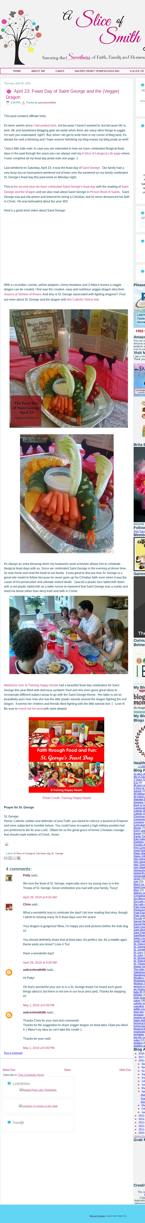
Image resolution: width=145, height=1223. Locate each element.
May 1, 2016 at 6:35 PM (38, 1005)
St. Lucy (138, 952)
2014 (142, 1119)
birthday (138, 994)
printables (139, 1034)
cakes (137, 1000)
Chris (27, 904)
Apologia (138, 802)
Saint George (91, 167)
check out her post (30, 708)
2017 (142, 1057)
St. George (57, 853)
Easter (137, 833)
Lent (136, 881)
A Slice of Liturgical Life (27, 853)
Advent (137, 791)
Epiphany (139, 842)
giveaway (139, 1014)
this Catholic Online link (83, 299)
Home (17, 70)
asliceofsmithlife (47, 102)
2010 (142, 1132)
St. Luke (138, 955)
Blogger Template (97, 1216)
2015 (142, 1115)
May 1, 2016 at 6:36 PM (38, 1047)
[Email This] (6, 858)
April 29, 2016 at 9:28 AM (40, 962)
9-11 (136, 782)
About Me (38, 70)
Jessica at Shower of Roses (22, 294)
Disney (137, 827)
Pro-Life (138, 918)
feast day (46, 853)
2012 (142, 1126)
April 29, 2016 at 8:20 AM (40, 897)
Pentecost (139, 909)
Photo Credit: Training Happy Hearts (67, 798)
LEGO (137, 878)
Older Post (125, 1069)
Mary (136, 890)
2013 (142, 1122)
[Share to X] (14, 858)
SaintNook (139, 935)
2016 (142, 1060)
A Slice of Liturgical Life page (101, 153)
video (137, 1040)
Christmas (139, 816)
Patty (27, 875)
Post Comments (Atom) (31, 1074)
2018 (142, 1053)
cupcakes (139, 1006)
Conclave (139, 822)
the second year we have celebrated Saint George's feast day (54, 186)
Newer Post (9, 1069)
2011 (142, 1129)
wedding (138, 1043)
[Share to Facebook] (19, 858)
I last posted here (44, 125)
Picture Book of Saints (105, 192)
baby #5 (138, 992)
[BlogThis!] (10, 858)
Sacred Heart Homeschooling (97, 70)
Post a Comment (13, 1053)
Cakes (60, 70)
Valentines (139, 972)
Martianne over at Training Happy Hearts (31, 685)
